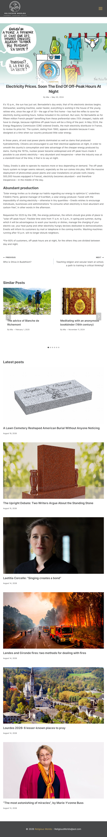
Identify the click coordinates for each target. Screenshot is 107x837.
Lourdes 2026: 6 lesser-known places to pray (34, 728)
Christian (53, 82)
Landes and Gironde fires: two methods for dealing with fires (44, 653)
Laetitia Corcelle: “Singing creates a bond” (32, 578)
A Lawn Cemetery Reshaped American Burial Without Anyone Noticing (51, 428)
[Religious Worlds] (15, 8)
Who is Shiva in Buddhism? (17, 259)
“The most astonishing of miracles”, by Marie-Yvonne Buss (43, 803)
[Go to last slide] (8, 316)
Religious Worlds (43, 829)
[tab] (48, 347)
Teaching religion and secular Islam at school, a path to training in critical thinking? (80, 261)
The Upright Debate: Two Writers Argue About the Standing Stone (48, 503)
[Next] (98, 316)
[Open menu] (100, 8)
